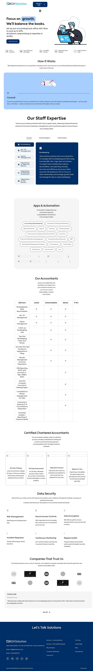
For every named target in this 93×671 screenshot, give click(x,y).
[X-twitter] (21, 658)
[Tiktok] (26, 658)
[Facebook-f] (7, 658)
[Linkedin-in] (12, 658)
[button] (40, 11)
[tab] (29, 138)
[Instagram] (17, 658)
